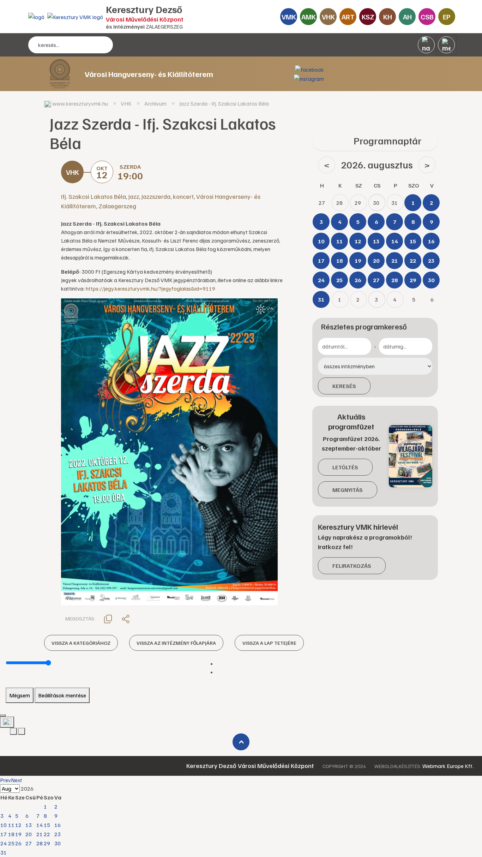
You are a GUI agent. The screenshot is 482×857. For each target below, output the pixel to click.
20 (28, 834)
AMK (308, 16)
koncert (183, 196)
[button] (108, 618)
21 (39, 834)
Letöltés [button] (345, 467)
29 (47, 843)
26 (18, 843)
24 (3, 843)
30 (57, 843)
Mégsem (19, 695)
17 (3, 834)
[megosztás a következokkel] (125, 619)
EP (447, 16)
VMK (289, 16)
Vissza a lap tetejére (269, 643)
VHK (328, 16)
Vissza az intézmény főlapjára (176, 643)
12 (18, 824)
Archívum (155, 103)
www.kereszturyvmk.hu (80, 103)
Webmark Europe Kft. (448, 765)
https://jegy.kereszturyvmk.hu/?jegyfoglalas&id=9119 (150, 288)
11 (11, 824)
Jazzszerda (155, 196)
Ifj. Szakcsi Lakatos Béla (93, 196)
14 (39, 824)
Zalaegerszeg (117, 206)
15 (47, 824)
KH (387, 16)
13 (28, 824)
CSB (427, 16)
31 (3, 852)
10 (3, 824)
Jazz (133, 196)
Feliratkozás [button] (351, 565)
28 (39, 843)
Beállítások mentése (62, 695)
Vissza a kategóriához (81, 643)
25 (11, 843)
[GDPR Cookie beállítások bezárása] (3, 715)
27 (28, 843)
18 (11, 834)
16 (57, 824)
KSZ (368, 16)
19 (18, 834)
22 (47, 834)
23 (57, 834)
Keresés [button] (344, 385)
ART (348, 16)
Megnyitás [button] (347, 489)
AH (407, 16)
